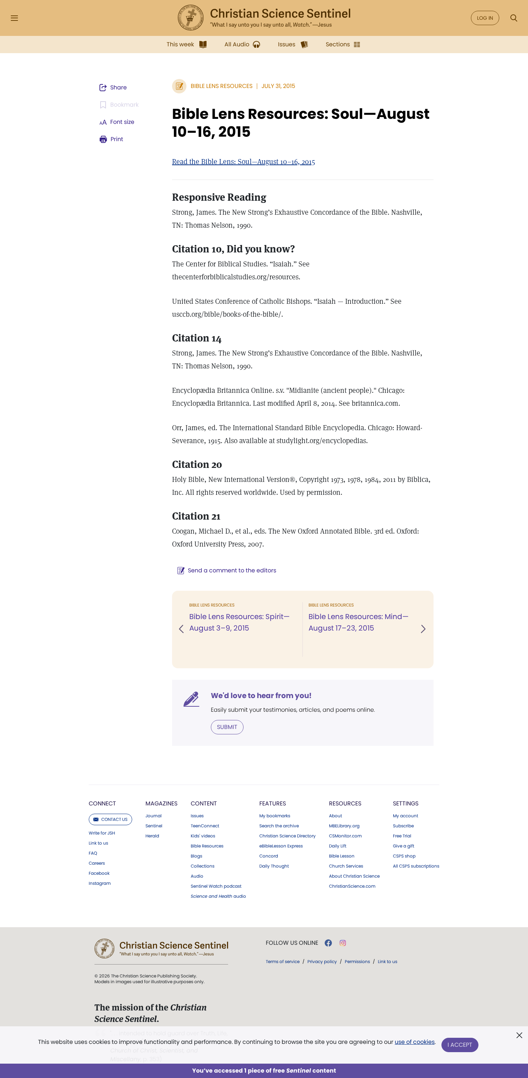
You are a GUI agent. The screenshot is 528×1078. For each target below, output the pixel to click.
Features (272, 803)
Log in (485, 18)
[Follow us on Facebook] (328, 943)
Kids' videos (203, 836)
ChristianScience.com (352, 886)
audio (218, 896)
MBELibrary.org (344, 826)
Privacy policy (322, 961)
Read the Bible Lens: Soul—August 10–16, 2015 (243, 161)
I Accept (460, 1045)
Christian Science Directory (287, 836)
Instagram (100, 883)
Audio (197, 876)
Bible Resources (207, 846)
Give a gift (403, 846)
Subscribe (403, 826)
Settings (405, 803)
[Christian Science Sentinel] (264, 18)
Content (204, 803)
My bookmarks (274, 816)
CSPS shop (404, 856)
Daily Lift (337, 846)
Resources (345, 803)
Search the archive (279, 826)
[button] (181, 629)
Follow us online (292, 943)
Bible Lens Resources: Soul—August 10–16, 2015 (301, 123)
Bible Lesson (342, 856)
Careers (97, 863)
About (335, 816)
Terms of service (283, 961)
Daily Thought (274, 866)
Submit (227, 727)
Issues (197, 816)
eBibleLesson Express (281, 846)
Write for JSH (102, 833)
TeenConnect (205, 826)
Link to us (98, 843)
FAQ (93, 853)
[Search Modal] (513, 18)
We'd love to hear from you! (261, 695)
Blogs (196, 856)
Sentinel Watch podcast (216, 886)
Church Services (346, 866)
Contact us (114, 819)
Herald (152, 836)
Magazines (161, 803)
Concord (268, 856)
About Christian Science (354, 876)
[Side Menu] (14, 18)
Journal (153, 816)
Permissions (357, 961)
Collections (202, 866)
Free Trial (402, 836)
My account (405, 816)
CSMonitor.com (345, 836)
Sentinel (153, 826)
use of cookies (415, 1042)
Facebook (99, 873)
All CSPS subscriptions (416, 866)
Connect (102, 803)
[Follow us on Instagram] (342, 943)
